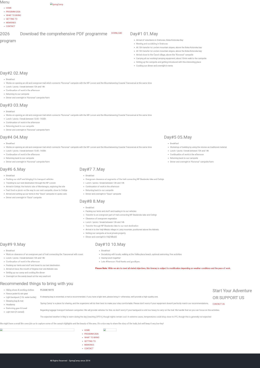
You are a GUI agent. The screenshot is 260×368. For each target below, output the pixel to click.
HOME (117, 6)
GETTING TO (174, 6)
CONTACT (206, 6)
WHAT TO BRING (154, 6)
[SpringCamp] (56, 4)
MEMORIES (191, 6)
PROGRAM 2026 (133, 6)
